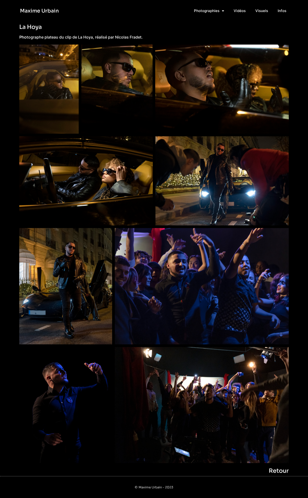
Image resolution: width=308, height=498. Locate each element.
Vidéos (240, 10)
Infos (282, 10)
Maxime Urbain (39, 11)
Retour (279, 470)
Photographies (206, 10)
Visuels (261, 10)
